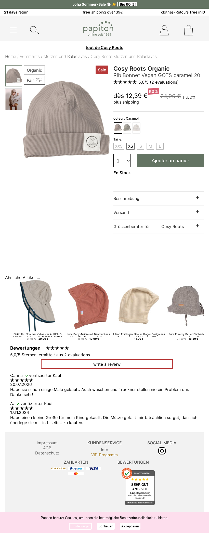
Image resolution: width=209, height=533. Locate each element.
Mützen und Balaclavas (65, 56)
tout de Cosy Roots (104, 47)
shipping (131, 102)
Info (104, 449)
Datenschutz (47, 452)
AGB (47, 447)
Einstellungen (80, 526)
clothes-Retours (183, 12)
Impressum (47, 442)
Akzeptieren (130, 526)
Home (10, 56)
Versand (121, 212)
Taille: (117, 139)
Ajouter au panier (170, 160)
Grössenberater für (148, 226)
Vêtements (30, 56)
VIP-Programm (104, 454)
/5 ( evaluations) (158, 82)
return (16, 12)
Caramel (126, 118)
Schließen (105, 526)
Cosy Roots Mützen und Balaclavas (124, 56)
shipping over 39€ (103, 12)
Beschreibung (126, 198)
